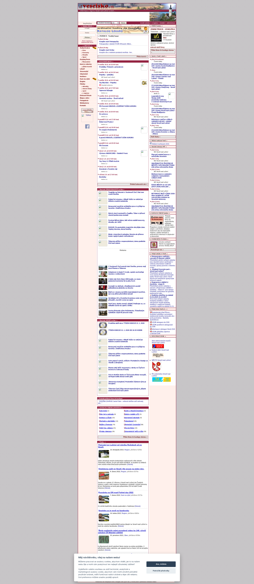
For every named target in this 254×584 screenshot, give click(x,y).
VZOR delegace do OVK (160, 322)
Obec (126, 535)
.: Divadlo (84, 55)
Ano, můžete (161, 564)
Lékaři (82, 69)
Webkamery (84, 103)
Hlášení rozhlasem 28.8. (160, 144)
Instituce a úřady (105, 418)
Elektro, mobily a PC (131, 414)
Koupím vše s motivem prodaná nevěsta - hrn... (116, 50)
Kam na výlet (85, 79)
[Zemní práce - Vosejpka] (156, 41)
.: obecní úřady (86, 88)
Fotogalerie (84, 100)
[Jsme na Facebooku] (87, 126)
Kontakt (83, 105)
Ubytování (84, 74)
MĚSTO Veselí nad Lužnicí (161, 360)
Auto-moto (103, 411)
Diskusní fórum (85, 95)
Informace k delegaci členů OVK (163, 329)
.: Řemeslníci (85, 62)
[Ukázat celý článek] (103, 458)
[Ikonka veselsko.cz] (87, 112)
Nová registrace (87, 41)
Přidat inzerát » (142, 56)
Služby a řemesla (105, 424)
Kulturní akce (85, 48)
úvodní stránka (145, 23)
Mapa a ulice (84, 98)
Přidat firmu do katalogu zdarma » (135, 437)
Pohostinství (128, 421)
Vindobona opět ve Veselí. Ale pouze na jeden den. (121, 469)
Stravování (84, 71)
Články (82, 84)
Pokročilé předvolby (161, 571)
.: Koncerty (85, 52)
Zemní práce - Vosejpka (163, 29)
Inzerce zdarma (86, 64)
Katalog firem (85, 59)
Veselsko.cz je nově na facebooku (113, 510)
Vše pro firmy (129, 428)
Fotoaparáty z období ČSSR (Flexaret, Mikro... (115, 41)
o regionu (155, 23)
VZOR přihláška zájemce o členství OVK (160, 332)
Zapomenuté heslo (87, 42)
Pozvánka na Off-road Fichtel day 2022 (115, 492)
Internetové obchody (132, 418)
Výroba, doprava (105, 431)
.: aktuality (85, 86)
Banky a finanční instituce (134, 411)
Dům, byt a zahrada (106, 414)
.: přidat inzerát (86, 66)
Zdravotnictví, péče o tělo (133, 431)
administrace (171, 23)
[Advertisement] (114, 16)
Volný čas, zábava (106, 428)
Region (82, 81)
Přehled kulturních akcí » (138, 184)
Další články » (155, 137)
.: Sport (83, 57)
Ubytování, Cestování (132, 424)
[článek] (130, 464)
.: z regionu (85, 93)
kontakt (162, 23)
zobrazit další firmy (157, 47)
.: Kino (83, 50)
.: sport (83, 91)
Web (164, 38)
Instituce (83, 76)
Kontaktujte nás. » (157, 250)
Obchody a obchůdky (107, 421)
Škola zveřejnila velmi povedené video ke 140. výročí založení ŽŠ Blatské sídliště (122, 531)
